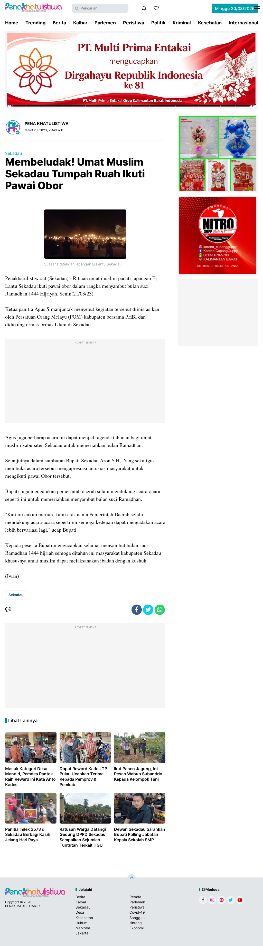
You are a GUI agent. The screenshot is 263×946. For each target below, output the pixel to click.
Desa (80, 912)
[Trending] (156, 8)
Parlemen (105, 22)
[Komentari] (8, 610)
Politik (158, 22)
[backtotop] (131, 878)
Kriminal (182, 22)
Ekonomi (136, 928)
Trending (35, 22)
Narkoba (83, 928)
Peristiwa (133, 22)
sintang (135, 923)
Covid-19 (137, 912)
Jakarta (82, 933)
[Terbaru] (144, 8)
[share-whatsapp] (160, 610)
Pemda (135, 897)
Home (11, 22)
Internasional (243, 22)
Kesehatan (210, 22)
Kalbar (80, 22)
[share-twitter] (148, 610)
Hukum (81, 923)
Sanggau (137, 917)
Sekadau (13, 153)
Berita (59, 22)
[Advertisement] (85, 382)
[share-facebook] (137, 610)
